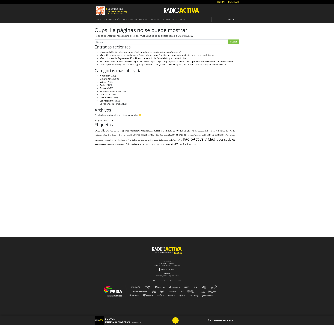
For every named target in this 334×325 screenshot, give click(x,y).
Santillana (161, 287)
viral (173, 144)
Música (213, 134)
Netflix (221, 134)
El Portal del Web (213, 131)
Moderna (148, 295)
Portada (104, 88)
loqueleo (195, 295)
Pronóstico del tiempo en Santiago (143, 140)
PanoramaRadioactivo (119, 140)
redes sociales (225, 139)
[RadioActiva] (181, 10)
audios (157, 130)
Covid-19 (190, 131)
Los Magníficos (107, 100)
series (122, 144)
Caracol (213, 287)
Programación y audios (223, 320)
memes (201, 135)
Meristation (207, 295)
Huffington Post (140, 291)
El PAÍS (137, 287)
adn (204, 287)
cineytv (168, 130)
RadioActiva (163, 140)
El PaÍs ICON (172, 295)
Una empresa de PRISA (114, 289)
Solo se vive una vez (135, 144)
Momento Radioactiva (110, 91)
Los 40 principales (150, 287)
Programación (112, 19)
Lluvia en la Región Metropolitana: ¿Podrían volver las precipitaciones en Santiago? (140, 52)
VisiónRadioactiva (186, 144)
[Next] (188, 320)
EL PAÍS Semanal (192, 291)
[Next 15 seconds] (182, 320)
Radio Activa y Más (175, 140)
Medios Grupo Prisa (114, 295)
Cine (162, 131)
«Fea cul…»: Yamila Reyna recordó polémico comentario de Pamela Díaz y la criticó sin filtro (143, 58)
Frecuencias (130, 19)
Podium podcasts (161, 295)
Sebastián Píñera (113, 144)
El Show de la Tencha (227, 131)
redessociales (100, 144)
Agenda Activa (115, 131)
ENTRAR (221, 2)
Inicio (99, 19)
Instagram (146, 134)
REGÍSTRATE (233, 2)
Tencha (147, 144)
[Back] (163, 320)
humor (137, 135)
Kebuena (211, 291)
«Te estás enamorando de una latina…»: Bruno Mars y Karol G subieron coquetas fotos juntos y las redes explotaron (157, 55)
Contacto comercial (167, 269)
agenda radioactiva (131, 130)
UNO (155, 291)
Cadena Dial (182, 291)
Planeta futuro (201, 291)
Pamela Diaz (105, 140)
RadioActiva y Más (199, 139)
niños (226, 135)
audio (151, 131)
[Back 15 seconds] (169, 320)
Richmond (135, 295)
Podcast (144, 19)
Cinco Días (172, 291)
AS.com (195, 287)
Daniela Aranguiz (201, 131)
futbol (105, 135)
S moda (183, 295)
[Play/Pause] (175, 320)
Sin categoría (106, 78)
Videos (166, 19)
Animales (145, 130)
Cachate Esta (106, 97)
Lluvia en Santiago (177, 134)
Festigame (98, 135)
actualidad (102, 130)
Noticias (155, 19)
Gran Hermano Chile (126, 135)
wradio (162, 291)
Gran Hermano (113, 135)
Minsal (206, 135)
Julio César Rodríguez (160, 135)
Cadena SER (187, 287)
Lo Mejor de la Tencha (111, 103)
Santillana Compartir (175, 287)
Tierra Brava (155, 144)
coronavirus (179, 130)
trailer (162, 144)
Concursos (178, 19)
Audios (103, 85)
